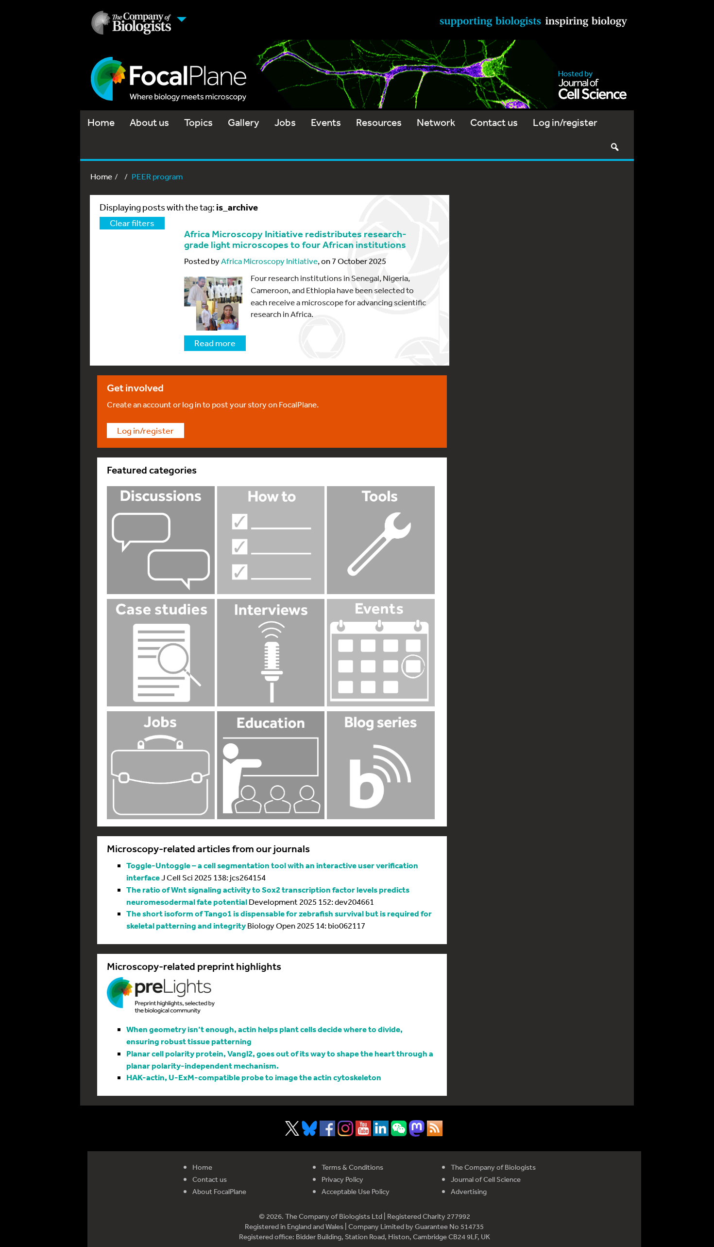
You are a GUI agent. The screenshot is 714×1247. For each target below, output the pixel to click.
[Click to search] (614, 147)
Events (326, 122)
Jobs (285, 122)
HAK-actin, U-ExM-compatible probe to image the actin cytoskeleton (253, 1077)
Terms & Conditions (352, 1167)
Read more (215, 342)
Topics (198, 122)
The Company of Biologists (493, 1167)
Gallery (243, 122)
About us (149, 122)
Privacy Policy (342, 1179)
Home (101, 122)
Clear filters (132, 222)
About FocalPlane (219, 1191)
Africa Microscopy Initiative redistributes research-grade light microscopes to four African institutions (295, 239)
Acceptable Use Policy (356, 1191)
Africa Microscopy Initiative (269, 261)
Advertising (469, 1191)
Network (436, 122)
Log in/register (565, 122)
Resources (379, 122)
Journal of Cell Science (486, 1179)
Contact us (494, 122)
